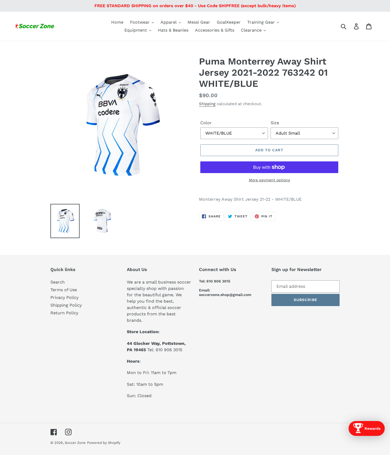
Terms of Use (63, 289)
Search (57, 282)
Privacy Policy (64, 297)
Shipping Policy (66, 305)
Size (275, 122)
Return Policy (64, 312)
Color (206, 122)
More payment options (269, 180)
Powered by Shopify (103, 443)
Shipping (207, 103)
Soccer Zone (75, 443)
